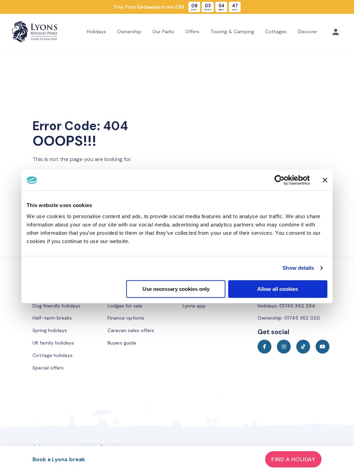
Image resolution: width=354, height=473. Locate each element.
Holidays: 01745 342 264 (286, 306)
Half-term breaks (52, 318)
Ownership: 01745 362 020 (289, 318)
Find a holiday (293, 459)
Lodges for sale (125, 306)
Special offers (48, 368)
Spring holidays (49, 330)
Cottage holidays (52, 355)
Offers (192, 31)
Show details (298, 268)
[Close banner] (325, 180)
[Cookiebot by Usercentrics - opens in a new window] (279, 180)
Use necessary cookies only (175, 289)
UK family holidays (53, 343)
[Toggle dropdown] (335, 32)
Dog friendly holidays (56, 306)
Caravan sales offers (131, 330)
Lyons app (194, 306)
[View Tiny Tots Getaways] (177, 7)
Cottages (276, 31)
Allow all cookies (277, 289)
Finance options (126, 318)
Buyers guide (122, 343)
